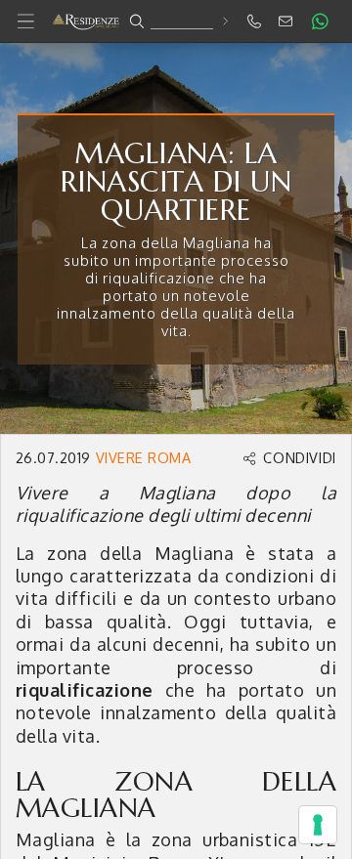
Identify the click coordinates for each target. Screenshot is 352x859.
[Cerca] (224, 21)
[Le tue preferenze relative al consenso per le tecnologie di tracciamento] (317, 824)
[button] (176, 21)
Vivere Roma (143, 457)
